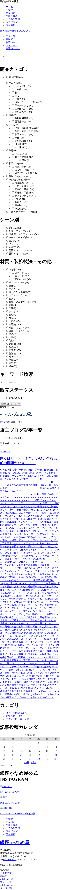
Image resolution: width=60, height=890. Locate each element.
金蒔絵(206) (15, 324)
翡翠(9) (12, 308)
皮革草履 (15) (21, 154)
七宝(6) (12, 337)
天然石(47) (14, 321)
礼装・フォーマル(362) (20, 231)
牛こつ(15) (14, 289)
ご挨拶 (9, 10)
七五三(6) (13, 244)
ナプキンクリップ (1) (25, 195)
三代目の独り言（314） (18, 719)
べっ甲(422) (15, 269)
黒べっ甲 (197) (22, 276)
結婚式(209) (15, 228)
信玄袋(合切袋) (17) (24, 170)
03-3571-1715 (9, 859)
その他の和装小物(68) (20, 179)
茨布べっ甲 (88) (23, 279)
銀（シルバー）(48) (19, 282)
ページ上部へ (7, 888)
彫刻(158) (13, 340)
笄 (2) (17, 96)
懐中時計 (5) (21, 205)
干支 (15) (19, 137)
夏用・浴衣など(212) (19, 253)
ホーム (9, 7)
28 (30, 759)
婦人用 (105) (21, 144)
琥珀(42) (13, 314)
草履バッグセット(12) (20, 176)
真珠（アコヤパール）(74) (22, 302)
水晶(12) (13, 318)
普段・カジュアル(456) (20, 250)
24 (55, 755)
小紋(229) (13, 360)
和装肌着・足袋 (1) (24, 183)
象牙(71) (13, 285)
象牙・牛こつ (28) (24, 134)
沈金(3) (12, 334)
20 (21, 755)
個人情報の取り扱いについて (15, 30)
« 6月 (26, 762)
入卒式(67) (14, 247)
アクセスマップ (8, 873)
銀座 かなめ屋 (15, 842)
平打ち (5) (20, 99)
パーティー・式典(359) (20, 237)
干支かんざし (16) (24, 105)
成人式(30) (14, 240)
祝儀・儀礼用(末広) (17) (27, 128)
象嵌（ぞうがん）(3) (19, 331)
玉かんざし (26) (23, 86)
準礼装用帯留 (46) (24, 118)
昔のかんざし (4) (23, 112)
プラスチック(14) (18, 295)
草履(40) (13, 150)
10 (55, 747)
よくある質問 (13, 19)
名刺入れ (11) (21, 202)
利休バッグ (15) (23, 166)
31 (55, 759)
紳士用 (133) (21, 147)
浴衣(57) (13, 366)
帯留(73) (13, 115)
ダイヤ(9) (13, 311)
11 (4, 751)
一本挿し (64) (21, 89)
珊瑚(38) (13, 305)
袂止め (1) (20, 199)
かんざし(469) (16, 83)
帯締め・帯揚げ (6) (24, 189)
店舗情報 (10, 25)
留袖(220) (13, 347)
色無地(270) (15, 353)
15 (38, 751)
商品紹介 (10, 13)
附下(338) (13, 356)
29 (38, 759)
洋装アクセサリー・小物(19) (23, 212)
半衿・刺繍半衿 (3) (24, 186)
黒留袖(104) (15, 343)
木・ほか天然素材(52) (20, 292)
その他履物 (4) (22, 160)
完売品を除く (16, 398)
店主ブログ (11, 22)
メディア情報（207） (17, 713)
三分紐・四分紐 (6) (24, 192)
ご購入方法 (11, 16)
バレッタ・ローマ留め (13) (28, 102)
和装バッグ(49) (16, 163)
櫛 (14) (18, 92)
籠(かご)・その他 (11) (26, 173)
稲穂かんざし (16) (24, 108)
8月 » (33, 762)
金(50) (12, 298)
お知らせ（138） (14, 716)
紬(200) (12, 363)
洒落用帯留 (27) (23, 121)
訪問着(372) (15, 350)
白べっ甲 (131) (22, 273)
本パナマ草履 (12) (24, 157)
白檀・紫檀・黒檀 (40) (26, 131)
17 (55, 751)
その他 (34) (20, 208)
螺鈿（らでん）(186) (19, 327)
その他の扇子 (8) (23, 141)
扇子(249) (13, 125)
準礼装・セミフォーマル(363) (24, 234)
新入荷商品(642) (17, 77)
